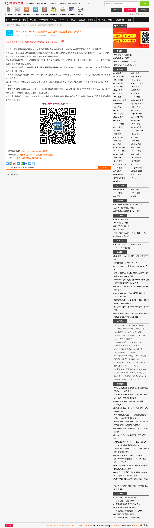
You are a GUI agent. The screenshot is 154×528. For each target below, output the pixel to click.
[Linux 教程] (53, 12)
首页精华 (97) (119, 346)
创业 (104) (117, 342)
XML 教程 (136, 97)
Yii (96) (127, 346)
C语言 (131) (128, 339)
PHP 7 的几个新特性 (121, 226)
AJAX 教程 (118, 127)
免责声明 (50, 526)
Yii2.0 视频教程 (138, 131)
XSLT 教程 (136, 164)
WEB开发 (64, 20)
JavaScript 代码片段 (74, 3)
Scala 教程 (118, 158)
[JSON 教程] (62, 12)
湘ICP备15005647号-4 (80, 526)
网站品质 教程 (119, 178)
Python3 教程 (137, 114)
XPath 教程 (118, 168)
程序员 (18, 174)
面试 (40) (117, 379)
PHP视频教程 (66, 526)
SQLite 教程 (118, 114)
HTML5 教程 (119, 76)
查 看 (104, 168)
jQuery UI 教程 (137, 103)
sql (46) (116, 373)
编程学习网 (10, 25)
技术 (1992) (118, 329)
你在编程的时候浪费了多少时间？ (127, 62)
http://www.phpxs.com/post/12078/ (34, 151)
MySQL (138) (118, 339)
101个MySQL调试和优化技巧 (125, 497)
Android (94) (136, 346)
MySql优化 (136, 193)
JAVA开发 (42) (141, 376)
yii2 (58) (125, 359)
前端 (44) (140, 373)
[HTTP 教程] (71, 12)
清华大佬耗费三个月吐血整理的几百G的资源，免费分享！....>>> (33, 42)
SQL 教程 (117, 97)
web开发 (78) (137, 349)
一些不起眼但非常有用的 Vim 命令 (127, 504)
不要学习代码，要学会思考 (124, 501)
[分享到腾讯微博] (18, 163)
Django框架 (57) (119, 362)
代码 (134, 196)
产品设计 (120, 20)
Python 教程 (136, 76)
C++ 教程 (117, 144)
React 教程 (136, 147)
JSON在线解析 (119, 244)
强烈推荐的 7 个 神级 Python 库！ (126, 263)
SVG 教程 (118, 171)
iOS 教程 (135, 110)
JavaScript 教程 (137, 83)
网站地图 (57, 526)
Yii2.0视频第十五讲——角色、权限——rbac (130, 233)
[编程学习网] (14, 5)
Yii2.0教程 (118, 193)
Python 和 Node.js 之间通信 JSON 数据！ (129, 455)
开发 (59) (117, 359)
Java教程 (32, 20)
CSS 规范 (117, 134)
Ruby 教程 (136, 120)
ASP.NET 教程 (137, 117)
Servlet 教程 (118, 137)
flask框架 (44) (119, 376)
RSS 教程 (117, 141)
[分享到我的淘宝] (29, 163)
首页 (8, 20)
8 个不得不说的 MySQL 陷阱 (124, 507)
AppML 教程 (118, 73)
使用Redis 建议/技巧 (121, 236)
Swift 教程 (118, 161)
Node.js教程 (136, 127)
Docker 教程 (118, 154)
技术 (8, 174)
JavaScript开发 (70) (120, 356)
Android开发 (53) (142, 362)
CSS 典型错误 (119, 229)
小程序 (111, 20)
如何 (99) (137, 342)
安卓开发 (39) (127, 379)
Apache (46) (141, 369)
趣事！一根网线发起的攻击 (124, 208)
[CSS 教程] (35, 12)
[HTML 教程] (26, 12)
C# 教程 (117, 120)
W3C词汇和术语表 (121, 219)
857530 (146, 14)
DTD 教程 (136, 161)
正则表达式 (52, 3)
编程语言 (91, 20)
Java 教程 (117, 107)
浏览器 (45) (124, 373)
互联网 (13, 174)
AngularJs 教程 (119, 147)
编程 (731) (140, 329)
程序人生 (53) (119, 366)
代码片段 (16, 20)
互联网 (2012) (141, 325)
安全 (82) (128, 349)
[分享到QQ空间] (11, 163)
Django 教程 (136, 151)
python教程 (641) (120, 332)
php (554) (130, 332)
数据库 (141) (130, 335)
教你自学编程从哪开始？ (123, 58)
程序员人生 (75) (119, 352)
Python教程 (43, 20)
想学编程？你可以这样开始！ (125, 65)
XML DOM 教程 (120, 164)
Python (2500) (130, 325)
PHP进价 (135, 189)
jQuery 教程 (62, 3)
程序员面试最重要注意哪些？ (125, 514)
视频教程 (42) (130, 376)
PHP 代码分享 (30, 3)
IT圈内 (129, 20)
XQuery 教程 (137, 168)
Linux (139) (140, 335)
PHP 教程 (135, 73)
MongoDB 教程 (42, 3)
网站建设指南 (137, 171)
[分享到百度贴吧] (25, 163)
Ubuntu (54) (130, 362)
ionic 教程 (136, 134)
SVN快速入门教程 (121, 223)
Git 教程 (117, 110)
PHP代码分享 (119, 189)
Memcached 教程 (120, 100)
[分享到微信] (22, 163)
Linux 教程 (118, 90)
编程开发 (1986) (129, 329)
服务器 (82, 20)
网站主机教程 (119, 174)
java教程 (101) (127, 342)
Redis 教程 (136, 80)
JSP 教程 (135, 137)
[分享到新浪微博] (14, 163)
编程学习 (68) (133, 356)
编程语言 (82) (119, 349)
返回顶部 (9, 525)
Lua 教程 (135, 141)
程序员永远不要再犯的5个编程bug (127, 518)
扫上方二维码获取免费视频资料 (28, 158)
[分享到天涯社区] (33, 163)
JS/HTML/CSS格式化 (122, 248)
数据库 (74, 20)
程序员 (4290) (119, 325)
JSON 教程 (136, 90)
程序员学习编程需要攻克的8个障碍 (127, 211)
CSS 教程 (135, 87)
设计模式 (135, 93)
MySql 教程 (118, 80)
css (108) (137, 339)
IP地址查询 (136, 244)
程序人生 (102, 20)
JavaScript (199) (119, 335)
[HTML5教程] (44, 12)
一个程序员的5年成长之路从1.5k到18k (128, 511)
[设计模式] (80, 12)
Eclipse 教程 (136, 144)
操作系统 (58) (134, 359)
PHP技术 (54, 20)
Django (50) (138, 366)
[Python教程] (8, 12)
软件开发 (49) (119, 369)
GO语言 (117, 181)
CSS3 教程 (136, 124)
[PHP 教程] (17, 12)
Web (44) (133, 373)
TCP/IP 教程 (136, 174)
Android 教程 (119, 124)
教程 (24, 20)
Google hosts (136, 178)
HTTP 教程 (118, 93)
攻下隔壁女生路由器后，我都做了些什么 (129, 204)
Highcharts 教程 (119, 151)
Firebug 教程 (118, 117)
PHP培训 (136, 379)
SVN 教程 (118, 131)
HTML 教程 (118, 87)
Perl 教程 (135, 154)
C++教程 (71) (131, 352)
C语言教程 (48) (130, 369)
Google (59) (144, 356)
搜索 (144, 3)
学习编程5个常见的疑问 (123, 55)
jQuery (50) (129, 366)
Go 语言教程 (137, 158)
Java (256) (138, 332)
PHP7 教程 (86, 3)
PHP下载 (117, 196)
